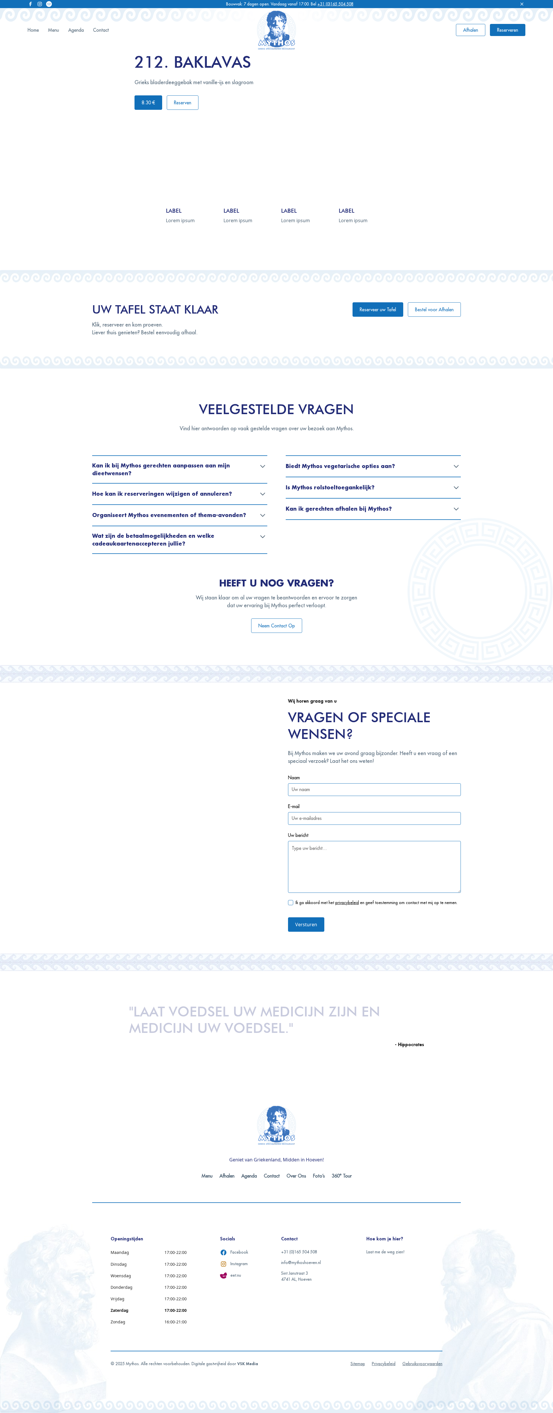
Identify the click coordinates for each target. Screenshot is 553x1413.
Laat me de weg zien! (385, 1251)
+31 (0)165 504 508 (335, 4)
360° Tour (342, 1176)
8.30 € (148, 102)
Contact (101, 30)
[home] (276, 30)
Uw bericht (298, 835)
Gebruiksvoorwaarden (422, 1363)
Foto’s (319, 1176)
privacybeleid (347, 902)
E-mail (294, 806)
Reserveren (507, 30)
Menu (53, 30)
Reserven (182, 102)
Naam (294, 777)
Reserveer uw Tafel (378, 309)
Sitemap (358, 1363)
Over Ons (296, 1176)
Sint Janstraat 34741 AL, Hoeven (296, 1276)
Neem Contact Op (276, 626)
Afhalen (470, 30)
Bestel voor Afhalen (434, 309)
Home (33, 30)
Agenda (76, 30)
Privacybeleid (383, 1363)
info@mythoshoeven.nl (301, 1262)
